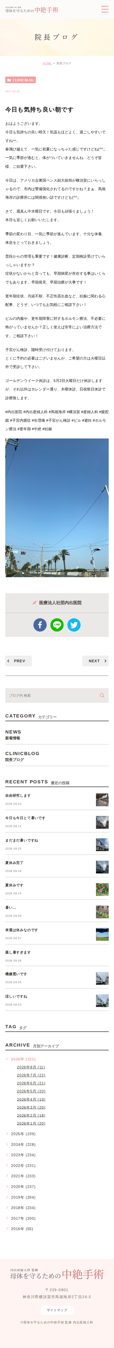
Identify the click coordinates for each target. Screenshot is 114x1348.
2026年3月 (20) (31, 1107)
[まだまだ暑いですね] (102, 844)
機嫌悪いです (16, 974)
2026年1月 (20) (31, 1123)
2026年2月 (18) (31, 1115)
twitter (74, 625)
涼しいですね (16, 996)
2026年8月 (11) (31, 1067)
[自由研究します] (102, 799)
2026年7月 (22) (31, 1075)
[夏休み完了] (102, 867)
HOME (47, 63)
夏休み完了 (14, 863)
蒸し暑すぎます (18, 952)
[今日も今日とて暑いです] (102, 822)
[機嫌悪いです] (102, 978)
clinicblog (23, 80)
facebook (40, 625)
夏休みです (14, 885)
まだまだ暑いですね (21, 840)
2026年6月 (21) (31, 1083)
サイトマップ (57, 1310)
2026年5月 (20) (31, 1091)
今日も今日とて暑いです (25, 818)
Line (57, 625)
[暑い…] (102, 912)
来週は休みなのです (21, 930)
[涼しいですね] (102, 1000)
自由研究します (18, 795)
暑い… (10, 908)
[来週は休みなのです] (102, 934)
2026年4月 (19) (31, 1099)
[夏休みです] (102, 889)
